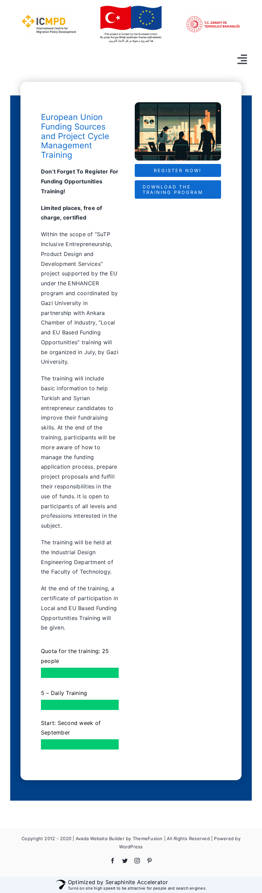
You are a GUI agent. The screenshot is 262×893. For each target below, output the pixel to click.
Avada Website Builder (100, 838)
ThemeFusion (148, 838)
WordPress (131, 846)
